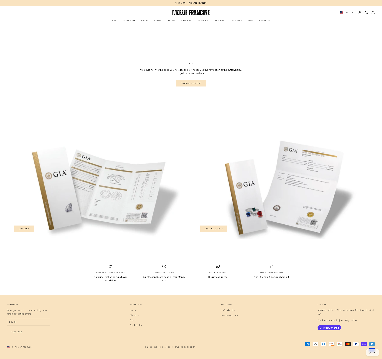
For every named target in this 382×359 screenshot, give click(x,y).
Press (132, 320)
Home (133, 310)
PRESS (251, 20)
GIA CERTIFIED (220, 20)
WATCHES (171, 20)
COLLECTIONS (129, 20)
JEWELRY (144, 20)
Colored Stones (214, 228)
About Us (134, 315)
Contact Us (136, 325)
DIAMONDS (186, 20)
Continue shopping (191, 83)
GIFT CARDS (237, 20)
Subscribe (16, 331)
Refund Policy (228, 310)
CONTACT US (264, 20)
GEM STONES (202, 20)
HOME (114, 20)
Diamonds (24, 228)
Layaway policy (229, 315)
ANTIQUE (157, 20)
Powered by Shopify (185, 347)
